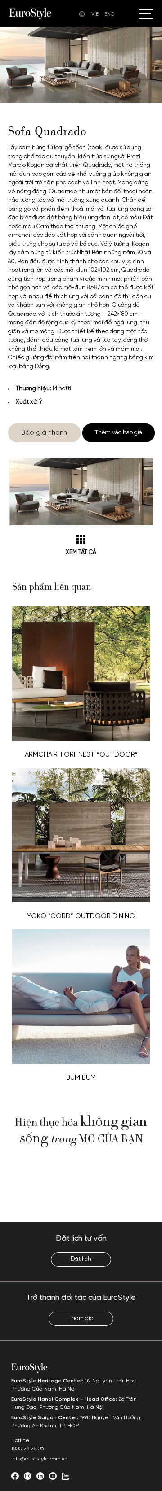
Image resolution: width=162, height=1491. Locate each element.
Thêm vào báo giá (118, 432)
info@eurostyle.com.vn (39, 1459)
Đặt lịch (81, 1259)
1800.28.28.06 (27, 1449)
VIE (95, 14)
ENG (109, 14)
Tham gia (81, 1318)
